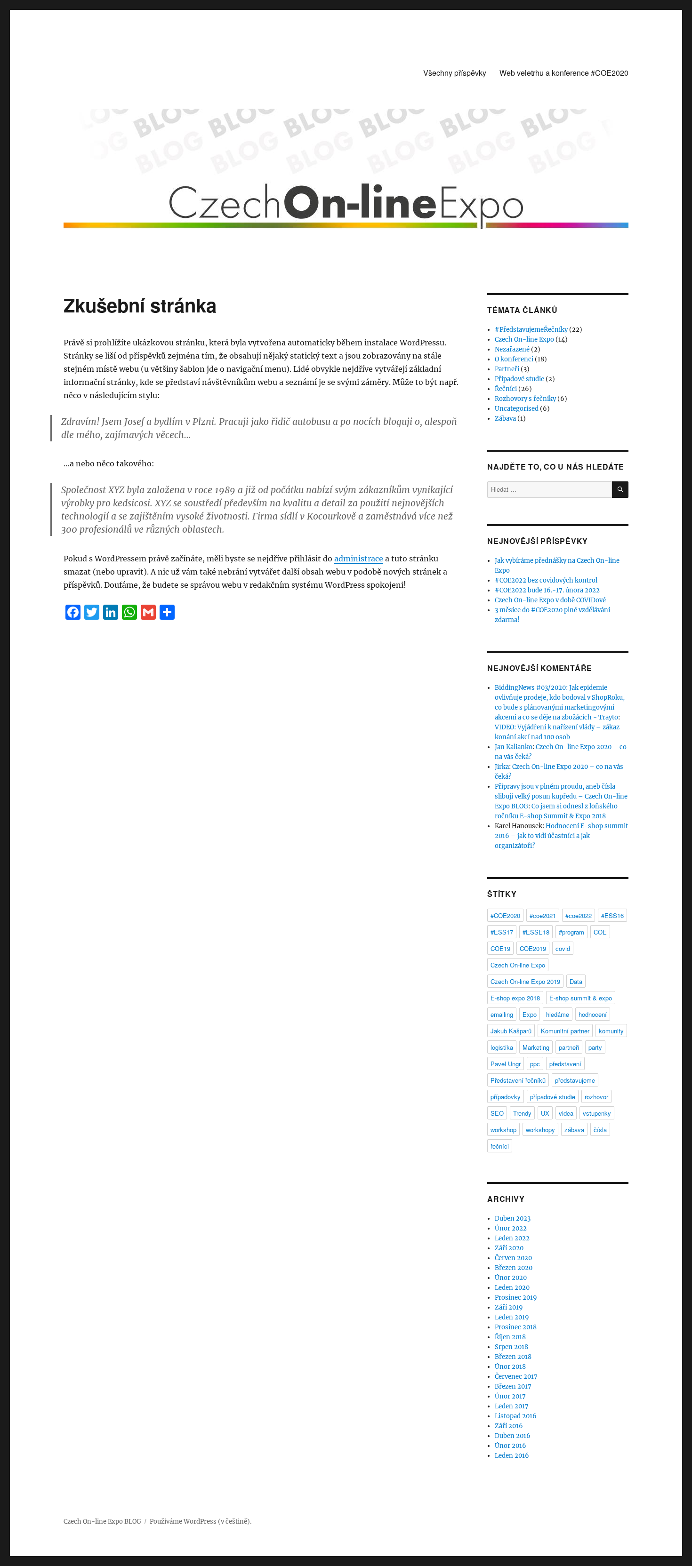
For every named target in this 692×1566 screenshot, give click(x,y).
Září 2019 (509, 1307)
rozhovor (596, 1096)
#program (571, 931)
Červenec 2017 (516, 1377)
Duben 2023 (513, 1218)
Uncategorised (517, 409)
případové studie (552, 1096)
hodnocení (593, 1014)
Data (576, 981)
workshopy (540, 1129)
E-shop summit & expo (580, 997)
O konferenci (514, 359)
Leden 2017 (512, 1406)
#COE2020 (505, 915)
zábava (574, 1129)
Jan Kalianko (513, 747)
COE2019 (533, 948)
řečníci (500, 1146)
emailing (502, 1014)
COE (600, 931)
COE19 (500, 948)
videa (566, 1113)
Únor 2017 (510, 1396)
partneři (569, 1047)
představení (565, 1063)
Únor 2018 (510, 1367)
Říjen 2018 (510, 1337)
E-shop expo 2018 (515, 997)
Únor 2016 (510, 1446)
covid (562, 948)
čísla (600, 1129)
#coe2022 (578, 915)
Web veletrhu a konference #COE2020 (563, 72)
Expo (530, 1014)
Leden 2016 (512, 1456)
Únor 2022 (511, 1228)
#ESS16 (612, 915)
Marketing (536, 1047)
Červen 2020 (513, 1258)
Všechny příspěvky (454, 72)
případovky (506, 1096)
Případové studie (519, 379)
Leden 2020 (512, 1288)
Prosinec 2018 (516, 1327)
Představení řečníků (518, 1080)
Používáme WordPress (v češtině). (200, 1522)
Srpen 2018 (511, 1347)
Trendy (522, 1113)
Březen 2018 (513, 1357)
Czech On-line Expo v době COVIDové (550, 600)
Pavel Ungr (506, 1063)
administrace (358, 558)
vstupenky (597, 1113)
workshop (503, 1129)
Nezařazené (512, 349)
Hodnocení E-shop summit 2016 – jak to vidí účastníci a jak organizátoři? (561, 836)
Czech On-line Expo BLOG (102, 1522)
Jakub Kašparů (511, 1030)
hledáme (557, 1014)
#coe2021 (543, 915)
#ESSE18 (536, 931)
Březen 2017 (513, 1386)
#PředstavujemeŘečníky (531, 330)
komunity (611, 1030)
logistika (502, 1047)
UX (545, 1113)
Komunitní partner (565, 1030)
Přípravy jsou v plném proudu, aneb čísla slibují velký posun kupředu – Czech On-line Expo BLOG (561, 796)
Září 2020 (509, 1248)
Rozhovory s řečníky (525, 399)
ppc (535, 1063)
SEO (497, 1113)
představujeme (575, 1080)
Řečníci (506, 389)
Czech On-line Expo (524, 340)
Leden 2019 (512, 1317)
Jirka (502, 767)
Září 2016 (509, 1426)
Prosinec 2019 (516, 1298)
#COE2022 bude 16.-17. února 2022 (547, 590)
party (595, 1047)
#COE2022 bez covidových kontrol (546, 580)
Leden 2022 (512, 1238)
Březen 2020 (513, 1268)
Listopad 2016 (516, 1416)
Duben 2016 (513, 1436)
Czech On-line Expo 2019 (525, 981)
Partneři (507, 369)
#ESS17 (502, 931)
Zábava (505, 419)
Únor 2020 (511, 1278)
